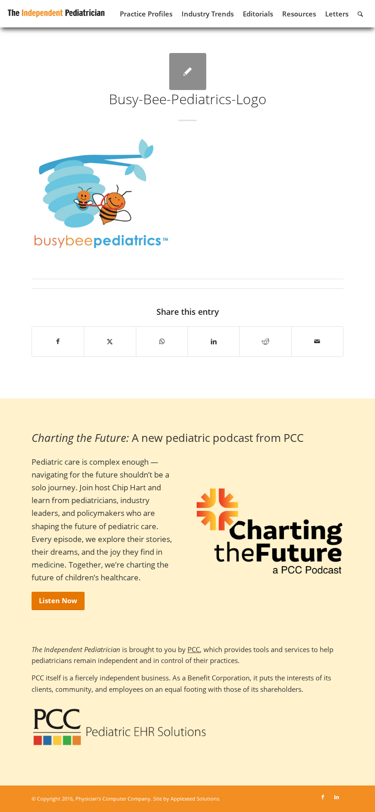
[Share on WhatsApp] (162, 341)
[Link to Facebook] (323, 797)
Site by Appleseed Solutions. (186, 798)
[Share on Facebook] (58, 341)
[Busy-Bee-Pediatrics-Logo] (187, 71)
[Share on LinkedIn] (213, 341)
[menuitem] (146, 13)
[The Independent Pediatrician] (56, 12)
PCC (194, 649)
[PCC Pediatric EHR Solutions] (120, 727)
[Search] (360, 13)
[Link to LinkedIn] (336, 797)
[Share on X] (109, 341)
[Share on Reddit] (265, 341)
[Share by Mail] (317, 341)
